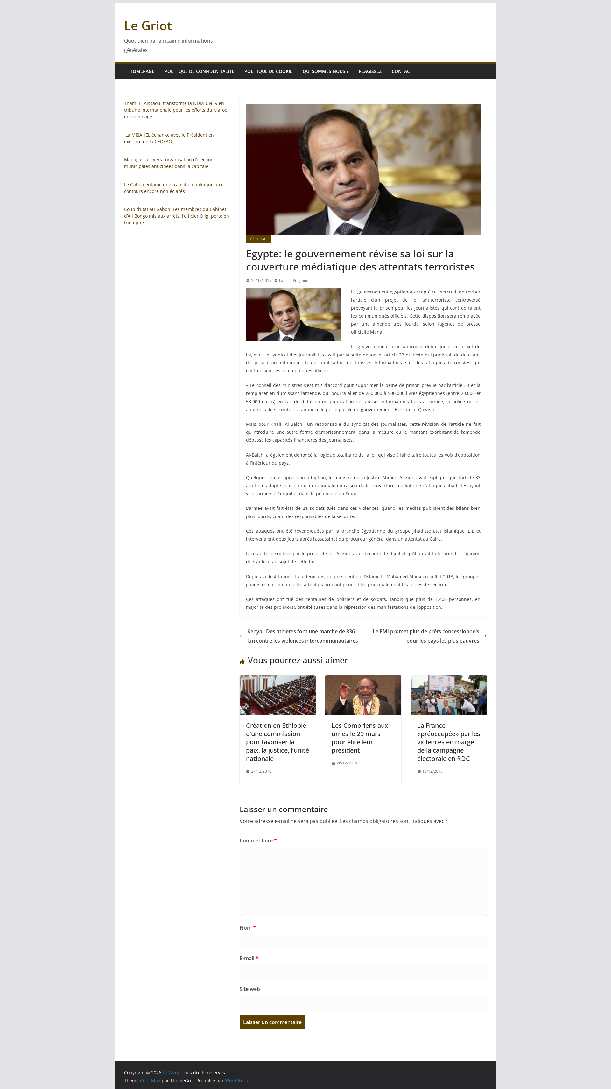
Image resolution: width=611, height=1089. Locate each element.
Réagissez (370, 71)
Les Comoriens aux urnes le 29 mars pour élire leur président (360, 738)
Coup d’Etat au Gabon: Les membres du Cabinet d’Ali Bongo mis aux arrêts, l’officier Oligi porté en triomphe (176, 216)
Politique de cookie (268, 71)
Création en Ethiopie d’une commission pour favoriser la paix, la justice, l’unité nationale (277, 742)
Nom (248, 927)
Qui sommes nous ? (325, 71)
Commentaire (258, 840)
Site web (250, 989)
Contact (402, 71)
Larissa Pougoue (293, 280)
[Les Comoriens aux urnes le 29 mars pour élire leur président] (363, 679)
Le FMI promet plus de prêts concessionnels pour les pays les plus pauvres (426, 636)
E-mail (249, 958)
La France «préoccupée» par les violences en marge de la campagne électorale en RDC (448, 742)
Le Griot (148, 25)
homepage (141, 71)
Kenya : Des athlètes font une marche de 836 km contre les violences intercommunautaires (302, 636)
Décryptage (258, 239)
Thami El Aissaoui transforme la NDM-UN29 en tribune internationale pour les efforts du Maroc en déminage (175, 110)
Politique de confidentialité (199, 71)
